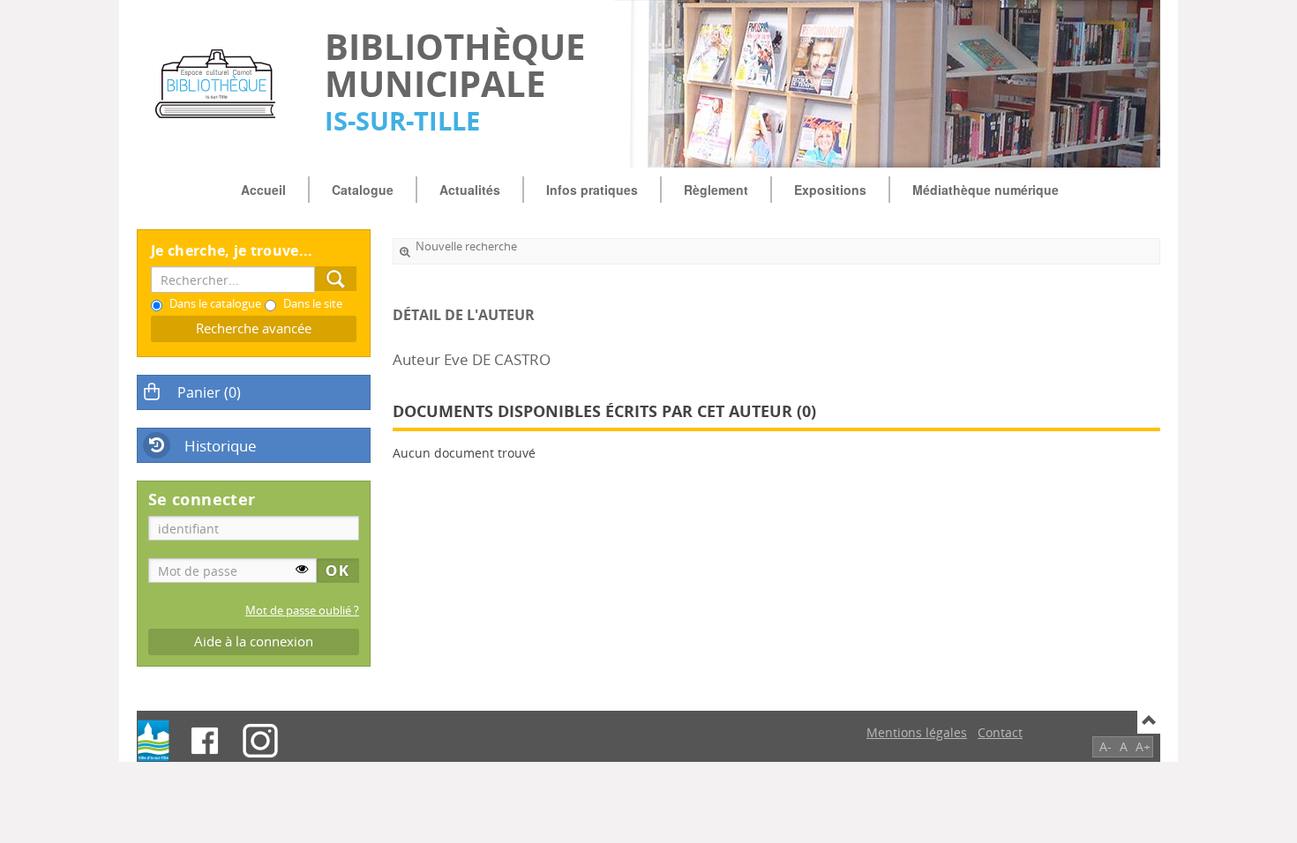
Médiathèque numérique (985, 189)
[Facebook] (205, 741)
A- (1105, 746)
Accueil (263, 189)
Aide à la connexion (253, 641)
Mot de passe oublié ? (302, 610)
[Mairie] (153, 741)
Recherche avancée (253, 328)
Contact (1000, 732)
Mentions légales (916, 732)
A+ (1143, 746)
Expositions (830, 189)
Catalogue (363, 189)
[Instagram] (260, 741)
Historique (220, 446)
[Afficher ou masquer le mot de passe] (302, 569)
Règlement (716, 189)
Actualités (469, 189)
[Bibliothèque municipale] (222, 84)
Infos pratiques (592, 189)
